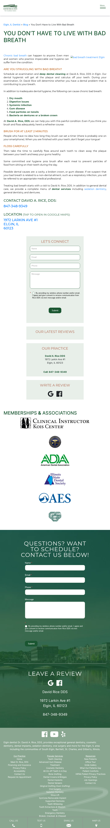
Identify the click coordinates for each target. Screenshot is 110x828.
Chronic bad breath (15, 55)
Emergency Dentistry (55, 813)
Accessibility (19, 771)
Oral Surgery (55, 789)
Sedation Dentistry (55, 792)
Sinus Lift (55, 795)
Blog (25, 24)
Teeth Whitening (55, 804)
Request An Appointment (19, 777)
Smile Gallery (91, 765)
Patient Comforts (90, 771)
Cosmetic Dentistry (55, 768)
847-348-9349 (15, 206)
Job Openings (90, 780)
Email (28, 575)
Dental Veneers (55, 783)
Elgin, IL (90, 745)
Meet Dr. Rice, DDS (19, 762)
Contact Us (19, 774)
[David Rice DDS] (10, 8)
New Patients (90, 759)
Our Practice (19, 756)
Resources (90, 756)
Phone (28, 587)
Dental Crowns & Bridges (55, 777)
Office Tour (90, 762)
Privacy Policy (19, 768)
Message (29, 599)
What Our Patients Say (90, 768)
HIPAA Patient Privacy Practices (90, 774)
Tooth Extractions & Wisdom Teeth (52, 808)
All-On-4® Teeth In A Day (55, 771)
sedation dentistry (95, 189)
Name (28, 563)
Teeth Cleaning (55, 759)
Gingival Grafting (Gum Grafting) (55, 786)
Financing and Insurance (19, 765)
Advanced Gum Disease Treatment (50, 763)
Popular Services (55, 756)
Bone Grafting (55, 774)
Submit (55, 310)
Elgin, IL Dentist (12, 24)
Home (19, 759)
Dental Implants (55, 780)
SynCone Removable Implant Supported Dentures (52, 799)
